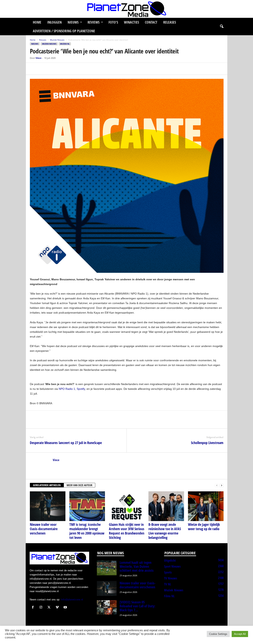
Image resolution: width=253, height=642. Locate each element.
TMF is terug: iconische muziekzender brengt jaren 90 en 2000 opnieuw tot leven (86, 531)
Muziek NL (65, 44)
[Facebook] (34, 69)
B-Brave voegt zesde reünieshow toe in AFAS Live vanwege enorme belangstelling (164, 531)
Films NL (169, 596)
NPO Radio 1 (67, 388)
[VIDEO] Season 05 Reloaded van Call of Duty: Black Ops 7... (137, 606)
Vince (39, 57)
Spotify (81, 388)
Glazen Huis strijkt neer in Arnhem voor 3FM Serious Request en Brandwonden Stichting (126, 531)
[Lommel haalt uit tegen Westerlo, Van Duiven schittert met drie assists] (107, 567)
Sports (168, 572)
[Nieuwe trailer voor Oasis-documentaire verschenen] (47, 506)
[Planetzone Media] (126, 9)
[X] (43, 69)
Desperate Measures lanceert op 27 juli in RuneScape (66, 442)
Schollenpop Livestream (207, 442)
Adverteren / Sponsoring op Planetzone (64, 31)
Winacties (131, 22)
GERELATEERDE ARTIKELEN (47, 485)
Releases (169, 22)
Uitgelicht (170, 560)
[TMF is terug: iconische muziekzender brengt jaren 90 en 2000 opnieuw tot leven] (87, 506)
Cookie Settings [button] (218, 633)
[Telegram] (61, 69)
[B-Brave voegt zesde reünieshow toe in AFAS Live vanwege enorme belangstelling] (166, 506)
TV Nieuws (170, 578)
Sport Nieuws (172, 566)
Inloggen (54, 22)
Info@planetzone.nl (72, 599)
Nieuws (73, 22)
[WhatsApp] (52, 69)
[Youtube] (65, 607)
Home (37, 22)
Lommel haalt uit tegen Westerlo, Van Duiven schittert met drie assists (137, 566)
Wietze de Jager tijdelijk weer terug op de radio (204, 526)
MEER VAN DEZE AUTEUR (79, 485)
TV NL (167, 584)
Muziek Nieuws (57, 39)
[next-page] (222, 485)
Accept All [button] (240, 633)
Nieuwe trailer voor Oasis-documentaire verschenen (44, 528)
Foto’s (113, 22)
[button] (221, 26)
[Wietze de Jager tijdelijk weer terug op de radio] (206, 506)
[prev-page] (217, 485)
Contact (151, 22)
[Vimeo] (58, 607)
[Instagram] (42, 607)
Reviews (93, 22)
